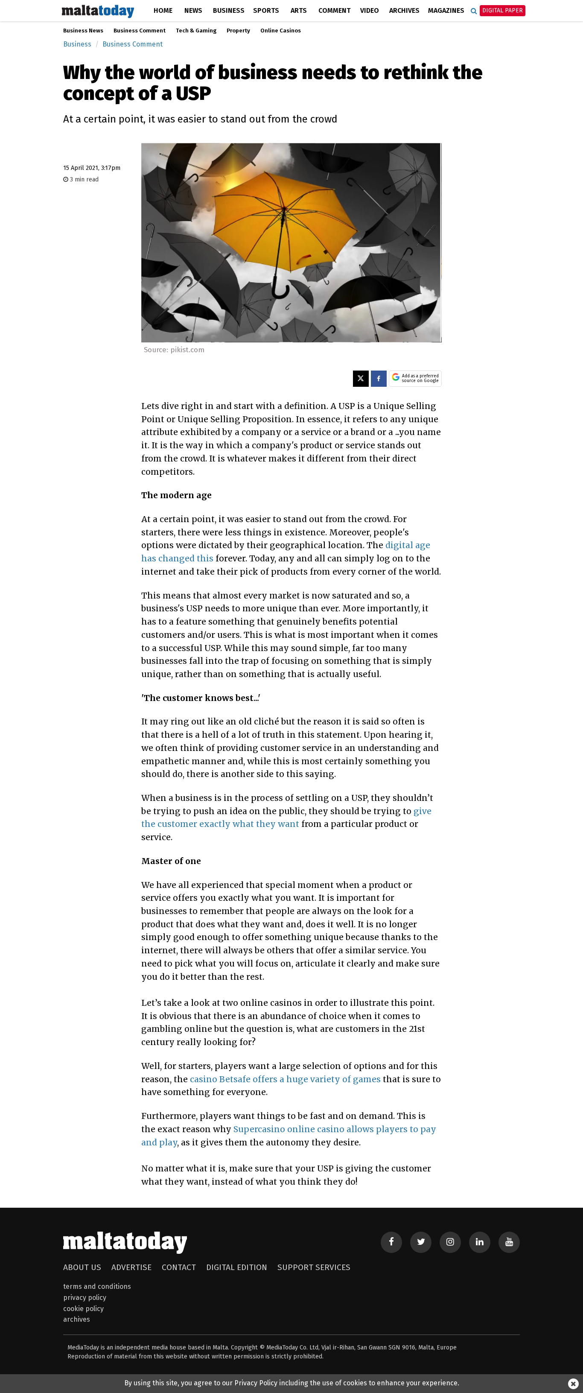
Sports (266, 10)
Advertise (131, 1267)
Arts (299, 10)
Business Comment (140, 30)
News (193, 10)
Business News (83, 30)
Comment (334, 10)
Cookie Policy (83, 1309)
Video (369, 10)
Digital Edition (236, 1267)
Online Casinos (280, 30)
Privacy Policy (84, 1298)
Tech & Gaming (196, 30)
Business (229, 10)
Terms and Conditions (97, 1286)
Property (238, 30)
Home (163, 10)
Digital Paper (502, 10)
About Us (82, 1267)
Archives (404, 10)
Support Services (313, 1267)
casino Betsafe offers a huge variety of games (285, 1079)
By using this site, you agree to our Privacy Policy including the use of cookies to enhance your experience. (291, 1383)
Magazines (446, 10)
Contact (179, 1267)
